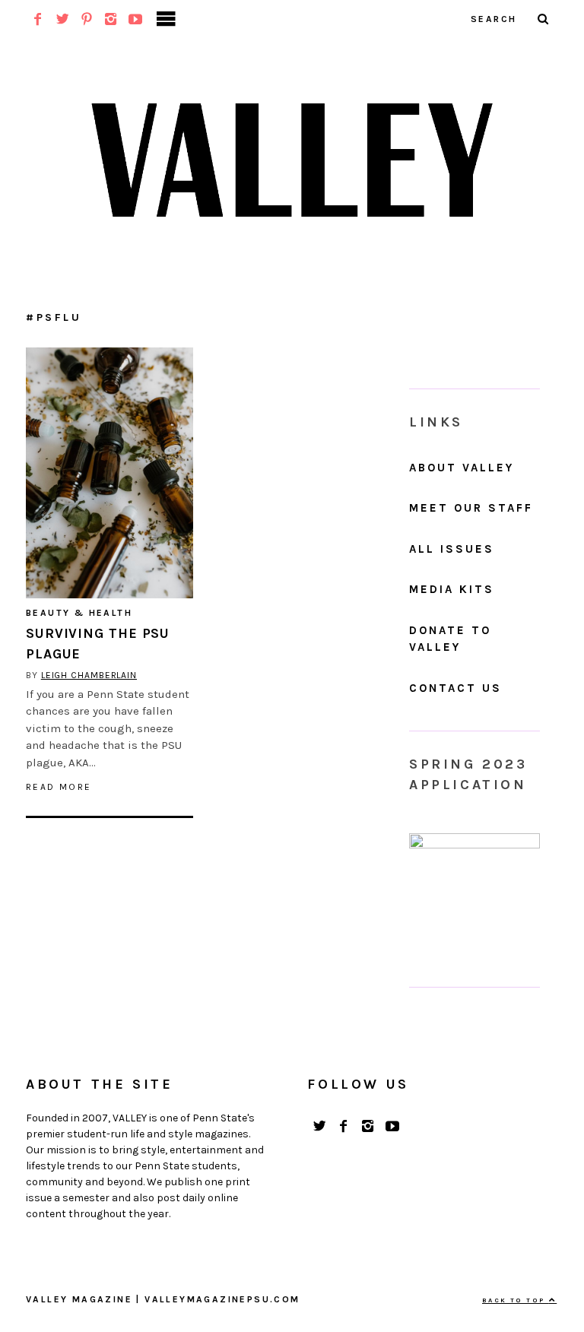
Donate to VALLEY (450, 639)
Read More (59, 786)
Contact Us (455, 688)
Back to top (515, 1300)
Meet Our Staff (471, 508)
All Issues (451, 549)
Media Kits (451, 589)
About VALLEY (461, 467)
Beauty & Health (79, 612)
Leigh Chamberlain (89, 675)
